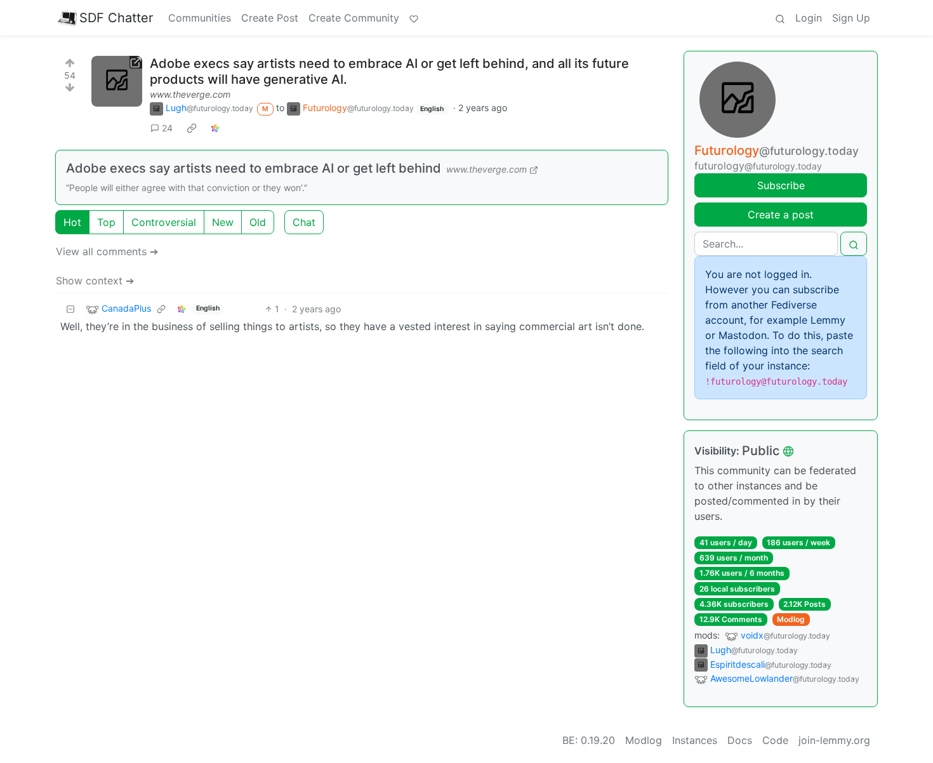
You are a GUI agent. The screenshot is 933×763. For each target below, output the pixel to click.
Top (106, 222)
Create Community (353, 17)
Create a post (781, 214)
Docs (739, 740)
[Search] (780, 17)
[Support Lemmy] (413, 17)
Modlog (791, 619)
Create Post (269, 17)
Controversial (163, 222)
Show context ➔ (95, 280)
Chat (304, 222)
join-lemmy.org (834, 740)
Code (775, 740)
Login (808, 17)
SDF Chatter (116, 17)
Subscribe (781, 185)
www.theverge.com (190, 94)
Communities (199, 17)
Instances (694, 740)
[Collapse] (70, 309)
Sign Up (851, 17)
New (223, 222)
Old (257, 222)
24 (167, 128)
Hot (72, 222)
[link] (191, 128)
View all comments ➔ (107, 251)
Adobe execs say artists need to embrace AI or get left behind (253, 168)
